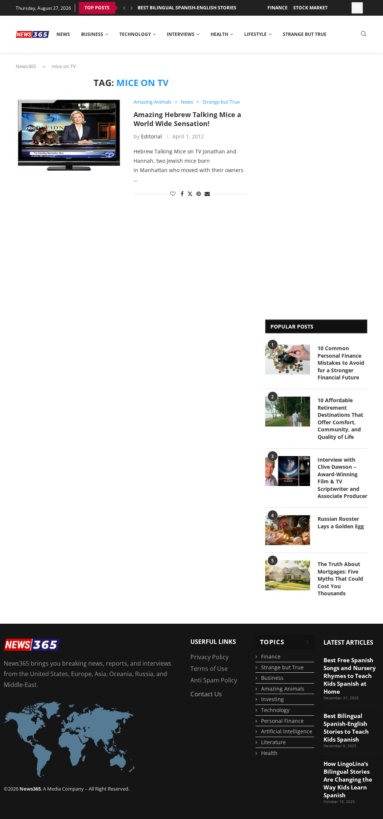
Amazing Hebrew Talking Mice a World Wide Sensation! (187, 119)
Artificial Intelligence (286, 731)
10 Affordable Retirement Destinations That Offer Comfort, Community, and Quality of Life (340, 418)
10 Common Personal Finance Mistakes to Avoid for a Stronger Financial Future (341, 363)
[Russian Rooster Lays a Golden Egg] (287, 530)
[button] (124, 8)
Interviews (180, 34)
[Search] (363, 34)
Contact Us (206, 694)
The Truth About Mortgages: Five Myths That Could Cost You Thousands (340, 578)
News (63, 34)
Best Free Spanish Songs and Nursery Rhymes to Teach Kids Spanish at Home (350, 675)
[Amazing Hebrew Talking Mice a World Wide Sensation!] (69, 134)
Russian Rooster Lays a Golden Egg (341, 522)
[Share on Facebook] (182, 193)
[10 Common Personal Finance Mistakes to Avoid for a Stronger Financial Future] (287, 360)
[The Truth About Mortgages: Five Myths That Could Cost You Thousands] (287, 575)
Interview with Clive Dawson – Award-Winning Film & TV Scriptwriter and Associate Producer (342, 478)
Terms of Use (209, 669)
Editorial (151, 136)
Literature (273, 742)
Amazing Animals (282, 688)
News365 (26, 66)
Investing (272, 699)
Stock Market (310, 7)
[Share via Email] (207, 193)
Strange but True (305, 34)
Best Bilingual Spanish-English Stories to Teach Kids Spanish (215, 7)
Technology (135, 34)
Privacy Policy (209, 657)
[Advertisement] (295, 189)
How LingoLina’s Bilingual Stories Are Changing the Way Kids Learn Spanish (348, 779)
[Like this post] (172, 193)
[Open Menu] (357, 7)
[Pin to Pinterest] (198, 193)
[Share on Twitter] (190, 193)
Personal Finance (282, 720)
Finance (277, 7)
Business (92, 34)
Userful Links (213, 642)
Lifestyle (255, 34)
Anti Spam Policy (213, 680)
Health (219, 34)
